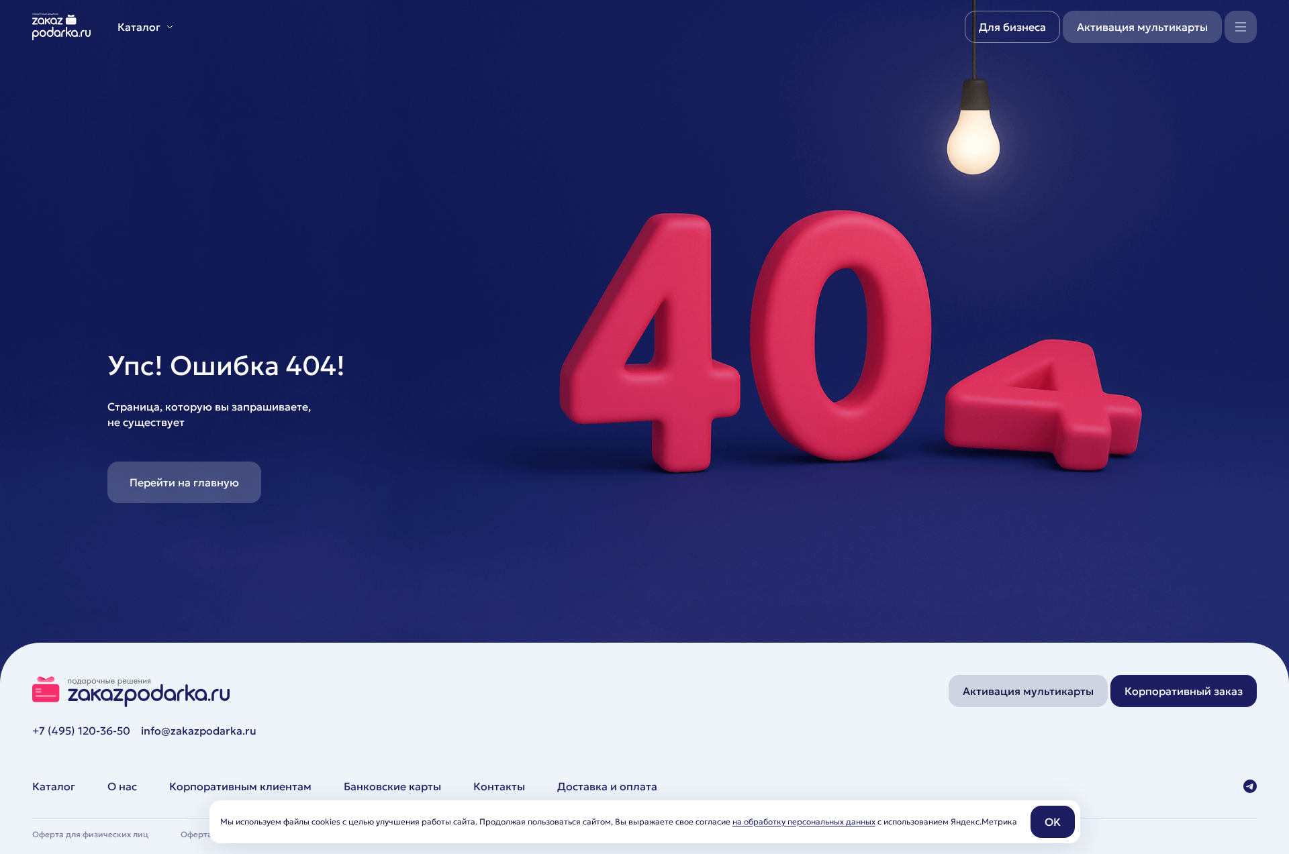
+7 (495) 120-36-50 (81, 730)
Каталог (53, 786)
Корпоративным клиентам (240, 786)
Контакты (499, 786)
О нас (122, 786)
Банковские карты (392, 786)
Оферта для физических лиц (90, 834)
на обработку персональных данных (803, 821)
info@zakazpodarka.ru (198, 730)
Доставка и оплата (607, 786)
